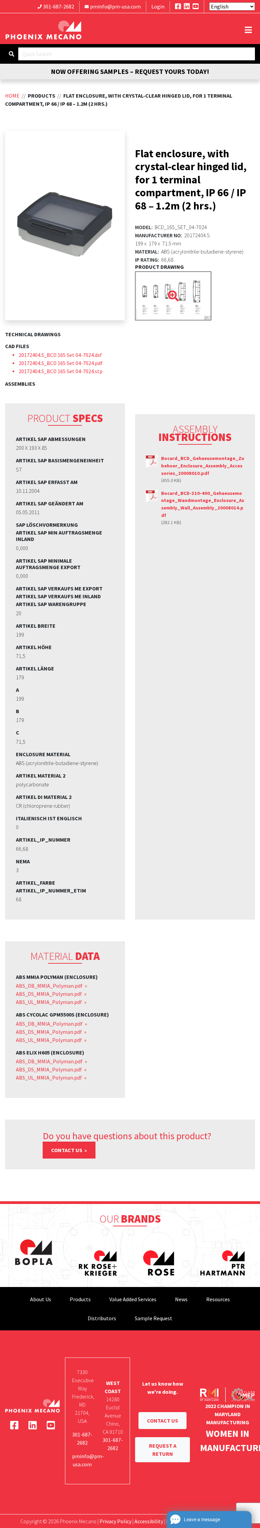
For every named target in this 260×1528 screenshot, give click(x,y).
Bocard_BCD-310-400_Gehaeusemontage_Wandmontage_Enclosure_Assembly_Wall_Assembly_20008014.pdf (202, 504)
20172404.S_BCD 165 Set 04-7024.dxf (60, 354)
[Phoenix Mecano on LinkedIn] (187, 6)
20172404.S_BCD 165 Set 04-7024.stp (61, 371)
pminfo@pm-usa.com (115, 6)
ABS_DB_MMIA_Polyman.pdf (50, 985)
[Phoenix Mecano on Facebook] (178, 6)
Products (80, 1299)
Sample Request (153, 1318)
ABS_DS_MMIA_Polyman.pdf (49, 993)
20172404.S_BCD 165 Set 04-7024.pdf (61, 363)
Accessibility (148, 1521)
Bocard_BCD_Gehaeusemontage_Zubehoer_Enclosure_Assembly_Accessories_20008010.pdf (202, 465)
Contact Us (67, 1150)
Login (158, 6)
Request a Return (162, 1449)
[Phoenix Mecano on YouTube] (196, 6)
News (181, 1299)
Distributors (102, 1318)
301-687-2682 (58, 6)
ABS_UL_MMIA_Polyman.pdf (49, 1002)
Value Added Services (132, 1299)
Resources (218, 1299)
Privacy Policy (115, 1521)
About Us (40, 1299)
